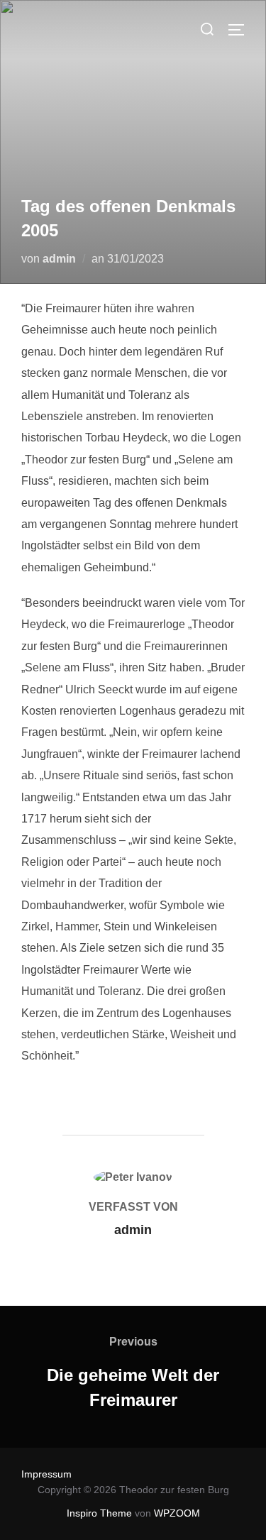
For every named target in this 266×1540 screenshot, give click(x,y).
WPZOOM (177, 1513)
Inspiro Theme (99, 1513)
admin (59, 259)
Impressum (46, 1474)
